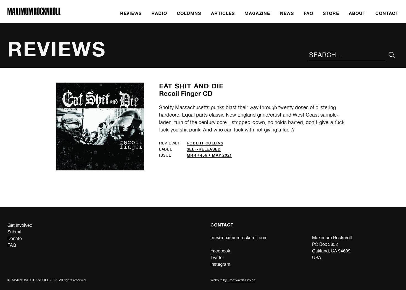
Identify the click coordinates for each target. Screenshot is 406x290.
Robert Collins (205, 143)
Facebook (220, 251)
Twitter (217, 257)
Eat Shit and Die (191, 86)
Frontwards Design (241, 280)
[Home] (33, 13)
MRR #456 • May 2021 (209, 155)
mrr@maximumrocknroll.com (239, 237)
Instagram (220, 264)
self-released (204, 149)
